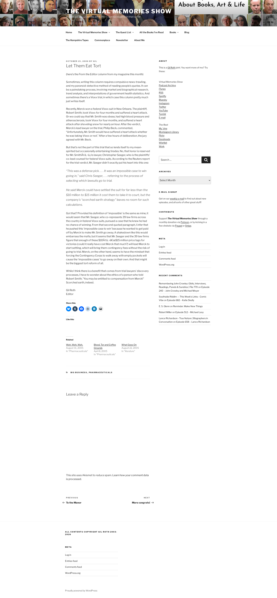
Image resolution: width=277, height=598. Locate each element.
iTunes (162, 88)
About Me (139, 40)
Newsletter (122, 40)
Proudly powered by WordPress (81, 590)
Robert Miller (165, 312)
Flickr (161, 135)
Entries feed (165, 252)
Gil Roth (171, 67)
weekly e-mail (177, 198)
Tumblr (162, 114)
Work (161, 146)
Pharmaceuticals (101, 372)
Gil (95, 61)
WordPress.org (166, 264)
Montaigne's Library (169, 132)
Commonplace (102, 40)
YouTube (163, 110)
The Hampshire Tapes (77, 40)
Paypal (178, 225)
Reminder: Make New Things (188, 306)
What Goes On (129, 344)
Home (69, 32)
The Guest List (123, 32)
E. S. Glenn (164, 306)
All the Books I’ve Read (151, 32)
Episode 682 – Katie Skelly (180, 300)
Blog (186, 32)
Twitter (162, 106)
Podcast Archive (167, 85)
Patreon (185, 222)
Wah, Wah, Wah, (74, 344)
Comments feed (167, 258)
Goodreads (164, 139)
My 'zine (163, 128)
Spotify (162, 96)
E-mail (162, 117)
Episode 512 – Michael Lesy (189, 312)
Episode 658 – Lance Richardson (193, 321)
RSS (161, 92)
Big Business (79, 372)
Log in (162, 246)
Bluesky (163, 99)
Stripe (188, 225)
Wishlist (163, 142)
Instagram (164, 103)
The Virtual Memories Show (119, 11)
